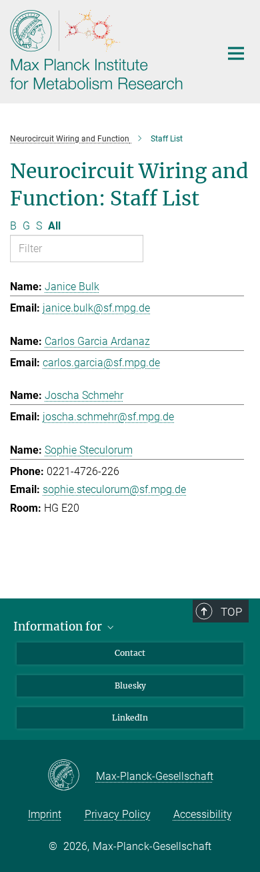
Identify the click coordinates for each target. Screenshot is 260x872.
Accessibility (202, 814)
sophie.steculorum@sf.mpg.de (114, 489)
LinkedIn (130, 718)
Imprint (44, 814)
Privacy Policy (118, 814)
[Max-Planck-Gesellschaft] (71, 776)
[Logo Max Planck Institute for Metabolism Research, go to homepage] (105, 50)
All (54, 226)
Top (231, 611)
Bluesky (130, 686)
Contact (130, 653)
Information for (59, 626)
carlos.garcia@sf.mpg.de (101, 362)
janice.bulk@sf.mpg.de (96, 308)
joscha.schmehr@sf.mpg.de (108, 416)
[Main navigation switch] (236, 53)
